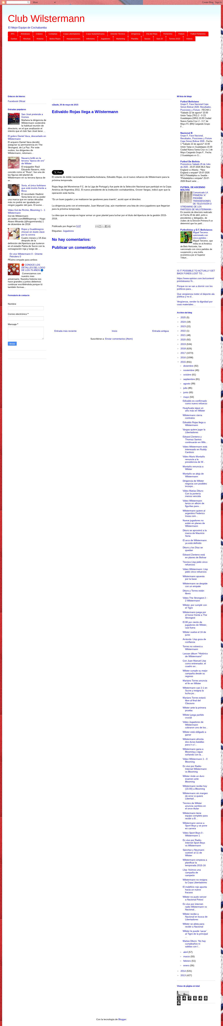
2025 (183, 317)
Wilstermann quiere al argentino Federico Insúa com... (194, 513)
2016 (183, 357)
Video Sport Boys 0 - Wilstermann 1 (193, 834)
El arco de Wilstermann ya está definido (195, 541)
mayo (186, 397)
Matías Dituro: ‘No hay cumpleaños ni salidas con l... (194, 944)
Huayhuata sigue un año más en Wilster (194, 409)
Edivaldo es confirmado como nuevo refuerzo (195, 402)
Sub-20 (159, 39)
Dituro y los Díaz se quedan (193, 549)
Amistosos (25, 34)
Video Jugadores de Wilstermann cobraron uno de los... (195, 725)
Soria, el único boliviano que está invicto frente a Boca (33, 188)
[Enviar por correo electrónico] (96, 226)
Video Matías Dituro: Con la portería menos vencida (193, 493)
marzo (187, 956)
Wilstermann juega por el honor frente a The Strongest (195, 615)
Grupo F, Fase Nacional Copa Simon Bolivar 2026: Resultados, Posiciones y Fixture (195, 107)
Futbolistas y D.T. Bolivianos (196, 229)
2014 (183, 971)
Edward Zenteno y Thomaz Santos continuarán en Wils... (195, 439)
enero (186, 965)
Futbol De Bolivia (190, 161)
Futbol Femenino (198, 34)
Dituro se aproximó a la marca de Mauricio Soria (195, 533)
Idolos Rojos (55, 39)
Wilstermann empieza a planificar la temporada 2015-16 (195, 863)
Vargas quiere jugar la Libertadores (194, 431)
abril (185, 952)
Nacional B (186, 133)
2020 (183, 339)
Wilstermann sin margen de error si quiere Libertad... (195, 796)
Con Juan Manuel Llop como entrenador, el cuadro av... (194, 663)
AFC (13, 34)
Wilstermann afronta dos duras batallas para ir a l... (193, 742)
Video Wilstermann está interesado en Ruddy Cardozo (195, 449)
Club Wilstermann (46, 18)
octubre (187, 374)
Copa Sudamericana (95, 34)
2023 (183, 326)
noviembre (189, 370)
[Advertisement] (106, 69)
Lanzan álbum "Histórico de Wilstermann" (195, 655)
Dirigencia (135, 34)
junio (186, 392)
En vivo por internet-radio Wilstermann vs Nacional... (195, 907)
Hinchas (27, 39)
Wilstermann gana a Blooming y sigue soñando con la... (193, 752)
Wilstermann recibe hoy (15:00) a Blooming (195, 787)
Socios (147, 39)
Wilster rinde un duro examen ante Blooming (193, 779)
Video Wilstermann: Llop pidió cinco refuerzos (195, 570)
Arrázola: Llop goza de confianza (194, 640)
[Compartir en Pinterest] (109, 226)
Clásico (39, 34)
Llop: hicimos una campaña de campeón (192, 872)
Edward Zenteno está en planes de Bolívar (194, 556)
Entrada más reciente (65, 331)
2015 (183, 362)
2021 (183, 335)
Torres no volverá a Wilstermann (193, 647)
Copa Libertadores (71, 34)
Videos (189, 39)
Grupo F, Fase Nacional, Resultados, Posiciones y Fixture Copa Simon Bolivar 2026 (196, 138)
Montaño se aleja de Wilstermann (193, 475)
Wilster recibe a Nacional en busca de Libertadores (195, 917)
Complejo (53, 34)
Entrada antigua (160, 331)
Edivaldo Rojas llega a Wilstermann (194, 423)
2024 (183, 321)
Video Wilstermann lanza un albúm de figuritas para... (193, 503)
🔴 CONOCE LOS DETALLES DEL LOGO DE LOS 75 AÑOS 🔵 (33, 267)
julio (185, 388)
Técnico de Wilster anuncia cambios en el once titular (194, 806)
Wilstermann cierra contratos (192, 416)
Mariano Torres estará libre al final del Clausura (194, 700)
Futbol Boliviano (189, 101)
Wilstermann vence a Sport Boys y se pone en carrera (195, 826)
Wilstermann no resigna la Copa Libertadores (195, 881)
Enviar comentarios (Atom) (119, 338)
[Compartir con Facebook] (106, 226)
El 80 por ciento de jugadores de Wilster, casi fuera (195, 625)
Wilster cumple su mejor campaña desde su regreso (195, 673)
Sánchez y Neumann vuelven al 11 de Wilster (193, 853)
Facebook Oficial (16, 101)
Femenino (167, 34)
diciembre (188, 365)
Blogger (122, 1019)
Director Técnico (118, 34)
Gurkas (14, 39)
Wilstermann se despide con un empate (195, 585)
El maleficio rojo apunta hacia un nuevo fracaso (195, 890)
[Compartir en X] (103, 226)
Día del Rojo (151, 34)
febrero (187, 961)
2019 (183, 344)
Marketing (120, 39)
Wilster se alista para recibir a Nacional (193, 925)
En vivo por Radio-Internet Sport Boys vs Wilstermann (194, 843)
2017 (183, 353)
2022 (183, 330)
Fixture (181, 34)
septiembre (189, 379)
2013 (183, 975)
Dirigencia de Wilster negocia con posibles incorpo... (195, 484)
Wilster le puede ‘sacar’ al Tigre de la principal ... (195, 934)
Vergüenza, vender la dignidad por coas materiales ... (195, 303)
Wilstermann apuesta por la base (194, 577)
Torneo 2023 (174, 39)
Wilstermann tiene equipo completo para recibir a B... (195, 816)
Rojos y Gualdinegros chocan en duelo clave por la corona (33, 232)
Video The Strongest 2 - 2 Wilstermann (195, 599)
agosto (187, 383)
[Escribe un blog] (100, 226)
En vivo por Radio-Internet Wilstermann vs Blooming (195, 769)
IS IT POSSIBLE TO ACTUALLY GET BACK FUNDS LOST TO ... (196, 272)
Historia (40, 39)
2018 (183, 348)
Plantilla (134, 39)
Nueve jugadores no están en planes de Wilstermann (194, 523)
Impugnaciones (73, 39)
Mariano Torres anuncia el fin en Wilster (195, 682)
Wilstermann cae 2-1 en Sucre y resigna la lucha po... (195, 690)
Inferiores (90, 39)
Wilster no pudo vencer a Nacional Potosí (195, 898)
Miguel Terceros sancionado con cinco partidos (200, 235)
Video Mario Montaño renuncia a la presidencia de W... (194, 459)
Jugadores (105, 39)
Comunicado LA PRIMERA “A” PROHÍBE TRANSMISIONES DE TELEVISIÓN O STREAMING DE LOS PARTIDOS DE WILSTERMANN (196, 201)
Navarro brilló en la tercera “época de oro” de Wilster (33, 161)
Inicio (114, 331)
